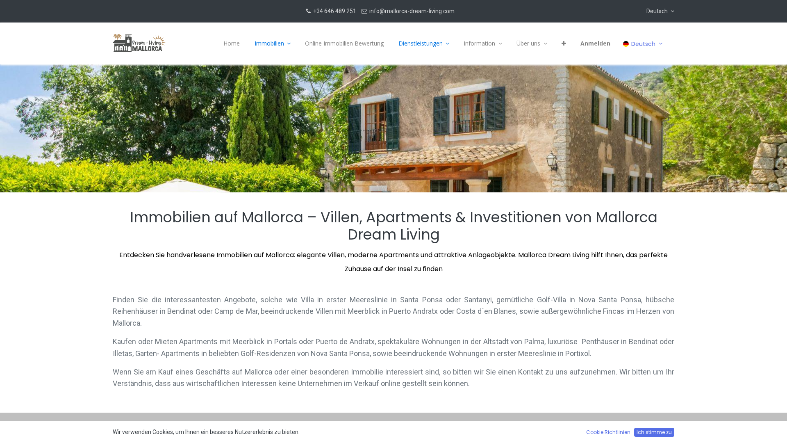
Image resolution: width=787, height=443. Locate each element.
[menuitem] (231, 43)
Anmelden (595, 43)
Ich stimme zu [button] (654, 432)
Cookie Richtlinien (608, 432)
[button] (660, 11)
